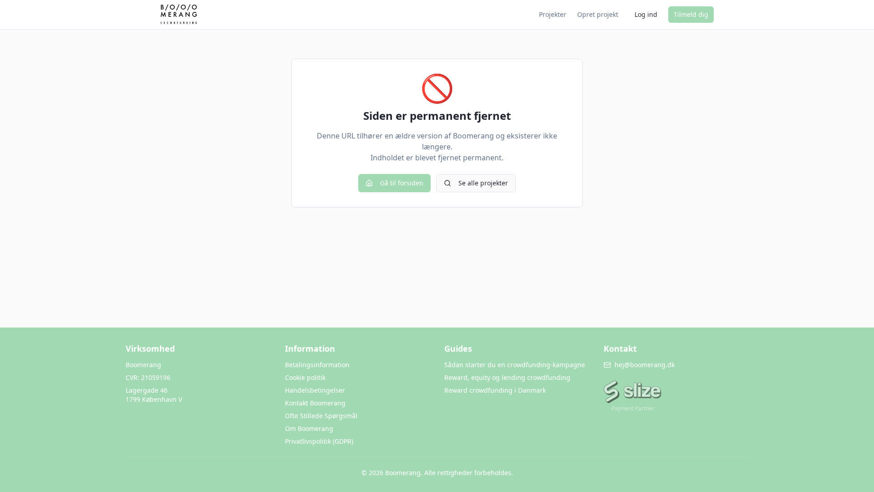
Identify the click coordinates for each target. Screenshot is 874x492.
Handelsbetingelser (315, 390)
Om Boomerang (309, 428)
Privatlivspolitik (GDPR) (319, 441)
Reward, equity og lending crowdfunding (507, 377)
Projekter (552, 14)
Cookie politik (305, 377)
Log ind (646, 14)
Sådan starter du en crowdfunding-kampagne (514, 364)
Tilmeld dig (691, 14)
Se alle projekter (483, 183)
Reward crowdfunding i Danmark (495, 390)
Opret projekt (597, 14)
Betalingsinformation (317, 364)
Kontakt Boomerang (315, 403)
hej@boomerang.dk (645, 364)
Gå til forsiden (401, 183)
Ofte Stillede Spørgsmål (321, 415)
